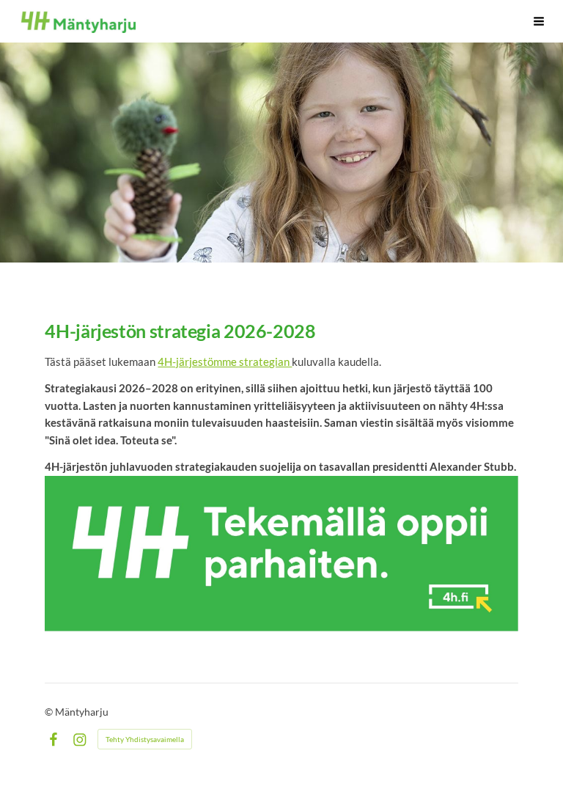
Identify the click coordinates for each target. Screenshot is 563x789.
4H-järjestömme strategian (225, 361)
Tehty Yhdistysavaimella (145, 739)
